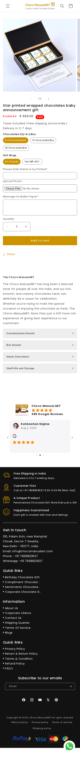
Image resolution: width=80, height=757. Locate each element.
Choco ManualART (40, 717)
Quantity (8, 219)
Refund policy (19, 722)
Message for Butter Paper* (20, 196)
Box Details (40, 345)
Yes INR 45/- (32, 161)
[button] (7, 6)
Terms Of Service (18, 628)
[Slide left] (31, 99)
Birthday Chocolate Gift (22, 577)
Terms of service (62, 722)
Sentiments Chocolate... (22, 587)
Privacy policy (40, 722)
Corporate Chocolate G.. (23, 592)
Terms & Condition (19, 659)
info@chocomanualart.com (32, 551)
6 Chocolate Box (15, 140)
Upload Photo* (12, 181)
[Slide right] (48, 99)
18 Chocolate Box (16, 147)
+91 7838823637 (26, 556)
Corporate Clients (18, 613)
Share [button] (11, 254)
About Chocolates (40, 356)
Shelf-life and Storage (40, 368)
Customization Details (40, 333)
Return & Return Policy (21, 654)
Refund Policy (15, 663)
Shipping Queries (17, 623)
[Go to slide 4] (43, 455)
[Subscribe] (70, 686)
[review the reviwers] (15, 437)
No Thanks (11, 161)
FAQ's (9, 668)
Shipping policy (42, 728)
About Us (11, 608)
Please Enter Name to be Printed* (25, 169)
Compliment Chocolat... (22, 582)
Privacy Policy (15, 649)
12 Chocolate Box (43, 140)
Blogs (9, 633)
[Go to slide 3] (40, 455)
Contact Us (13, 618)
